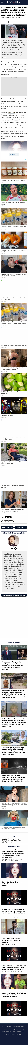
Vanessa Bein (5, 888)
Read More (14, 154)
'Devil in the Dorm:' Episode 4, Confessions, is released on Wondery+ (12, 884)
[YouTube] (1, 522)
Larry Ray (8, 517)
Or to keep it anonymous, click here (14, 841)
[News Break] (13, 522)
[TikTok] (5, 522)
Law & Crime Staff (6, 999)
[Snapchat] (12, 522)
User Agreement (6, 1031)
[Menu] (2, 2)
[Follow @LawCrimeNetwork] (10, 522)
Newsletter (6, 1029)
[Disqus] (14, 618)
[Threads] (8, 522)
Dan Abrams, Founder (17, 1034)
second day (11, 113)
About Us (15, 1026)
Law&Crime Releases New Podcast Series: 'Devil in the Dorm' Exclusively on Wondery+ (14, 995)
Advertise (21, 1026)
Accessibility (19, 1029)
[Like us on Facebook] (3, 522)
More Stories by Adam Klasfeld (14, 595)
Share (4, 21)
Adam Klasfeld (5, 17)
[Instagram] (6, 522)
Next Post (19, 527)
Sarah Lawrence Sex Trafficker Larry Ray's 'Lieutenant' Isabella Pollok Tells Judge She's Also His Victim (14, 967)
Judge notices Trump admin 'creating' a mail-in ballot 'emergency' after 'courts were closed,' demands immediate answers (12, 665)
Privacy (13, 1029)
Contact (8, 1034)
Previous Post (8, 527)
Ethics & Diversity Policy (18, 1031)
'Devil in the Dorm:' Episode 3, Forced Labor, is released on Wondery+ (12, 940)
